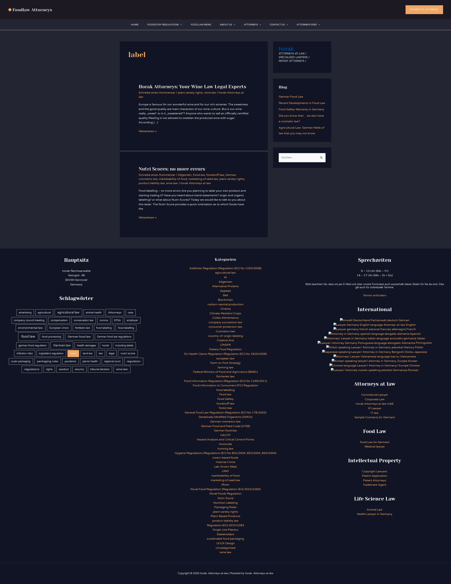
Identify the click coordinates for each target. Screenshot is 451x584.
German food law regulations (114, 336)
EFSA (117, 320)
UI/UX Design (225, 543)
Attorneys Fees (307, 24)
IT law (375, 413)
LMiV (225, 471)
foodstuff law (215, 175)
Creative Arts (225, 340)
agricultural (44, 312)
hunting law (225, 448)
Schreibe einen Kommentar (157, 92)
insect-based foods (225, 457)
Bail (225, 295)
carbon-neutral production (225, 304)
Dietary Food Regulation (225, 349)
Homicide (225, 444)
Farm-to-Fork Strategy (225, 363)
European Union (59, 327)
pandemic (70, 361)
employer (132, 320)
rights (49, 369)
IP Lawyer (374, 408)
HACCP (225, 435)
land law (87, 353)
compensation (59, 320)
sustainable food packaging (225, 538)
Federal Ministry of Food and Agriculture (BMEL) (225, 372)
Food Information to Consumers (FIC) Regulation (225, 385)
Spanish (415, 334)
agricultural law (68, 312)
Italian (421, 338)
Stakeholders (225, 534)
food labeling (104, 327)
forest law (225, 408)
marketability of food (173, 179)
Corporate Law (375, 399)
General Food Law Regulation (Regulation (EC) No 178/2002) (225, 412)
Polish (419, 347)
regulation (134, 361)
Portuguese (424, 343)
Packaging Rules (225, 507)
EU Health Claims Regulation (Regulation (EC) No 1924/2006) (225, 354)
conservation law (84, 320)
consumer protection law (225, 327)
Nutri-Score (225, 498)
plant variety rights (190, 92)
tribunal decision (100, 369)
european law (225, 358)
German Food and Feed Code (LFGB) (225, 426)
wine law (210, 92)
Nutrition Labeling (225, 503)
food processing (51, 336)
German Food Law (291, 96)
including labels (124, 345)
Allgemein (184, 175)
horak (105, 345)
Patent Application (374, 476)
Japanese (421, 352)
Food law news (201, 24)
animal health (94, 312)
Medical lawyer (375, 446)
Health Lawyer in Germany (374, 514)
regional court (112, 361)
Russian (413, 370)
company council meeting (29, 320)
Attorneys (251, 24)
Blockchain (225, 300)
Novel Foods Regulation (225, 493)
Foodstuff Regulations (163, 24)
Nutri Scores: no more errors (172, 169)
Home (134, 24)
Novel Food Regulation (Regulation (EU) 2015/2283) (225, 489)
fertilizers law (82, 327)
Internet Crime (225, 462)
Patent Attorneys (374, 480)
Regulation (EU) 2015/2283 (225, 525)
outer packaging (20, 361)
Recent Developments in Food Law (302, 103)
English (411, 325)
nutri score (128, 353)
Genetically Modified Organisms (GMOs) (225, 417)
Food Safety (225, 399)
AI (225, 277)
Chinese (414, 365)
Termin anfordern (374, 295)
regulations (31, 369)
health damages (86, 345)
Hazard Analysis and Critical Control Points (225, 439)
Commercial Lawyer (374, 395)
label (73, 353)
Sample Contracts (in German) (374, 417)
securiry (79, 369)
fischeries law (225, 376)
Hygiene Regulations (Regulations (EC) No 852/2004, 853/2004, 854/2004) (225, 453)
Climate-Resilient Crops (225, 313)
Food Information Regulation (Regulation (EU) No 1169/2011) (225, 381)
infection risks (25, 353)
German (404, 320)
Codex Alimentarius (225, 318)
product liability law (152, 183)
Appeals (225, 291)
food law (28, 336)
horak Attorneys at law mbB (374, 404)
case (130, 312)
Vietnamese (408, 356)
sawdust (64, 369)
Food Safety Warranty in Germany (301, 109)
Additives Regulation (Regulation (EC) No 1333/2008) (225, 268)
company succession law (225, 322)
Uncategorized (225, 548)
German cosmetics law (225, 421)
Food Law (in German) (374, 442)
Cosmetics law (225, 331)
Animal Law (374, 509)
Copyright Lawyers (374, 471)
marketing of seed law (203, 179)
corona (104, 320)
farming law (225, 367)
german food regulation (32, 345)
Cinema (225, 309)
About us (226, 24)
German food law (79, 336)
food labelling (126, 327)
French (411, 329)
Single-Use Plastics (225, 530)
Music (225, 484)
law (101, 353)
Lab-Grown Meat (225, 466)
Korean (413, 361)
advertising (25, 312)
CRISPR (225, 345)
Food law (199, 175)
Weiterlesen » (148, 131)
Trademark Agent (374, 485)
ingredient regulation (51, 353)
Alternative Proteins (225, 286)
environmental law (30, 327)
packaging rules (47, 361)
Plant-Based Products (225, 516)
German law (61, 345)
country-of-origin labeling (225, 336)
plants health (90, 361)
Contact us (277, 24)
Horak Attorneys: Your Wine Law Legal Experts (192, 86)
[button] (424, 9)
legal (111, 353)
